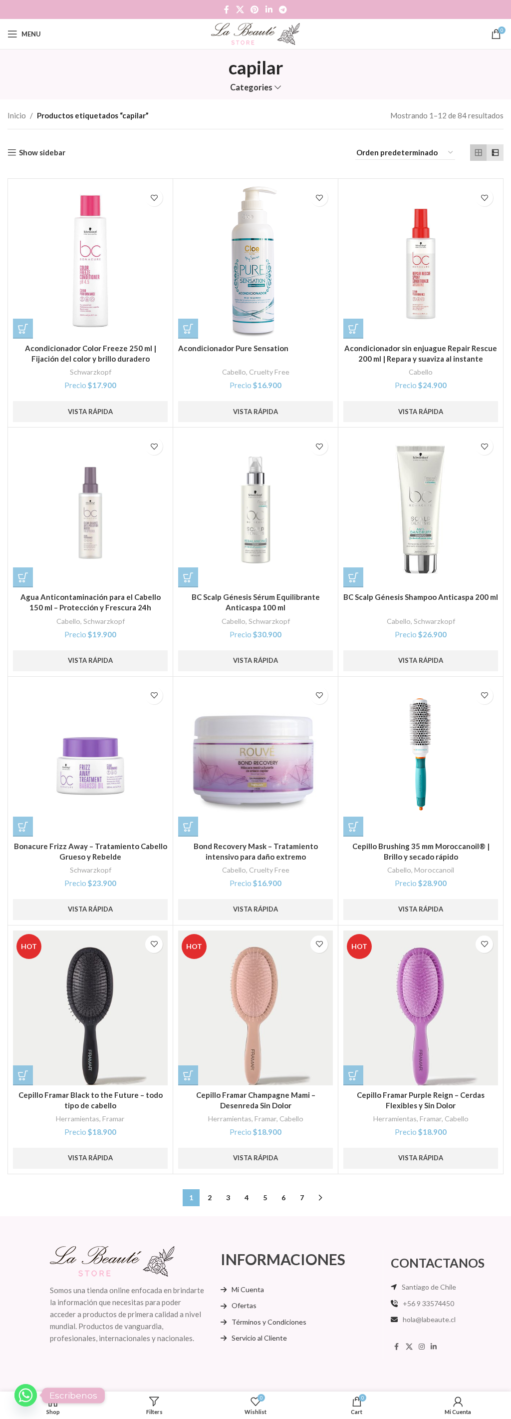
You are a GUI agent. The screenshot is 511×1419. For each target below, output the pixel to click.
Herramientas (77, 1118)
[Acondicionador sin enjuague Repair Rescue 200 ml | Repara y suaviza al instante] (420, 261)
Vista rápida (90, 412)
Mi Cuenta (248, 1289)
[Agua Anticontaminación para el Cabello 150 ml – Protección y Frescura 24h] (90, 510)
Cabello (234, 372)
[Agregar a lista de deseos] (154, 197)
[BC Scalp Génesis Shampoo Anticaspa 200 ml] (420, 510)
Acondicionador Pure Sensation (233, 348)
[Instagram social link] (422, 1347)
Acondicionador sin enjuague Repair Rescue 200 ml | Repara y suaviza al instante (420, 353)
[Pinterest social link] (255, 9)
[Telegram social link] (282, 9)
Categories (251, 87)
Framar (113, 1118)
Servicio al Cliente (259, 1338)
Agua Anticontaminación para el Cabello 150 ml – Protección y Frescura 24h (90, 602)
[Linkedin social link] (268, 9)
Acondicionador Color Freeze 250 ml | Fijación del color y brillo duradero (90, 353)
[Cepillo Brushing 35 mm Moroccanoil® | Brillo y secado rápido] (420, 759)
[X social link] (240, 9)
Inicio (16, 115)
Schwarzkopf (90, 372)
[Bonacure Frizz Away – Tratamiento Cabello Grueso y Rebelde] (90, 759)
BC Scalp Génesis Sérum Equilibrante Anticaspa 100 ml (256, 602)
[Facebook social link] (227, 9)
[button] (23, 329)
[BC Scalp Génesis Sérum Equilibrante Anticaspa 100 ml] (255, 510)
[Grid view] (478, 152)
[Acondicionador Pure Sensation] (255, 261)
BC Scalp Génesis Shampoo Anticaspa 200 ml (420, 596)
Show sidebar (42, 152)
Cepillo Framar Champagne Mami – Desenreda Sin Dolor (255, 1100)
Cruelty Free (269, 372)
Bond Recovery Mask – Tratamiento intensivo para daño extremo (256, 851)
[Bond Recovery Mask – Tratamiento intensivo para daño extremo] (255, 759)
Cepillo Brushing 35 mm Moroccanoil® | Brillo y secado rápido (421, 851)
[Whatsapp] (25, 1395)
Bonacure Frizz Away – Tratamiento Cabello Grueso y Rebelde (90, 851)
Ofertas (244, 1305)
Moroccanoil (434, 870)
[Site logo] (255, 32)
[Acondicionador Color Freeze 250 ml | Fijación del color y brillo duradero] (90, 261)
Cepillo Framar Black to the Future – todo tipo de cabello (90, 1100)
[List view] (495, 152)
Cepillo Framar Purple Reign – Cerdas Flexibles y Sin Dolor (421, 1100)
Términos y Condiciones (269, 1322)
